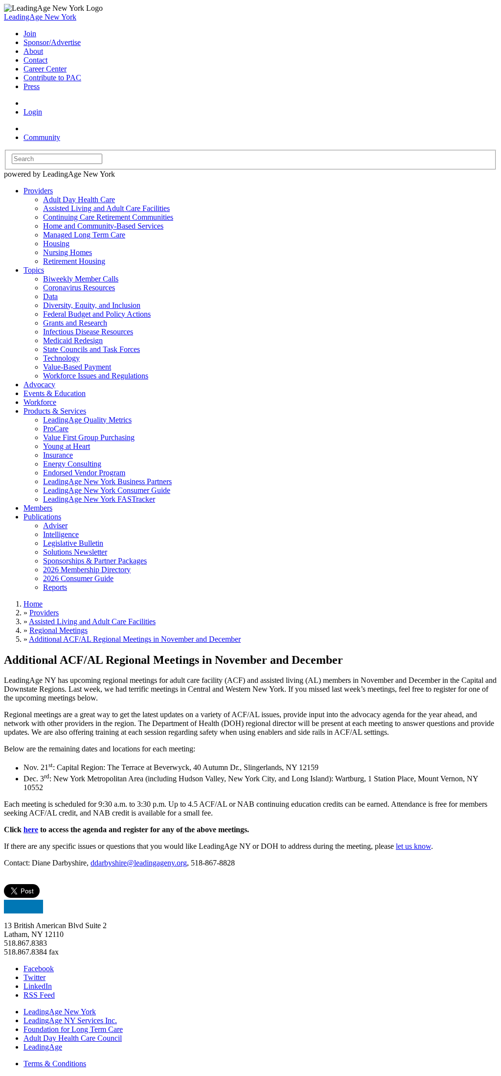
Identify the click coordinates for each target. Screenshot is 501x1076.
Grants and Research (75, 323)
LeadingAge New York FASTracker (99, 499)
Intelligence (61, 534)
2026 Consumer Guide (78, 578)
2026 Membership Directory (87, 569)
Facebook (38, 968)
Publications (42, 517)
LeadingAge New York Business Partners (107, 481)
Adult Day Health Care (79, 199)
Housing (56, 243)
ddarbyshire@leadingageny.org (139, 863)
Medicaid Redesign (73, 340)
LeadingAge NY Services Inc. (70, 1020)
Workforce (39, 402)
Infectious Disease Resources (88, 331)
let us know (413, 846)
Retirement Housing (74, 261)
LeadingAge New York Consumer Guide (106, 490)
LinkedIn (37, 986)
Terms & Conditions (54, 1063)
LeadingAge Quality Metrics (87, 420)
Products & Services (54, 411)
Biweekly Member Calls (80, 279)
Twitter (34, 977)
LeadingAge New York (40, 17)
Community (41, 137)
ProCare (55, 428)
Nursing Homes (67, 252)
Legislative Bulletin (73, 543)
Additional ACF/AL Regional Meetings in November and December (135, 639)
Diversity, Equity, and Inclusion (91, 305)
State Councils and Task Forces (91, 349)
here (30, 829)
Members (37, 508)
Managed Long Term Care (84, 235)
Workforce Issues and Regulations (95, 376)
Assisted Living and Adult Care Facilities (106, 208)
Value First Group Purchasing (89, 437)
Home (33, 604)
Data (50, 296)
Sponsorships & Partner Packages (95, 561)
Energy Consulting (72, 464)
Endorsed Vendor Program (84, 472)
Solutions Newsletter (75, 552)
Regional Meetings (58, 630)
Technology (61, 358)
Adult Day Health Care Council (72, 1038)
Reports (55, 587)
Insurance (58, 455)
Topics (33, 270)
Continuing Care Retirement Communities (108, 217)
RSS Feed (39, 995)
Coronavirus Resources (79, 287)
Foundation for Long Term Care (73, 1029)
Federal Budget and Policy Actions (97, 314)
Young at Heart (66, 446)
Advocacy (39, 384)
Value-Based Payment (77, 367)
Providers (38, 191)
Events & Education (54, 393)
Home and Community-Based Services (103, 226)
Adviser (55, 525)
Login (32, 112)
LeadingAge (42, 1047)
